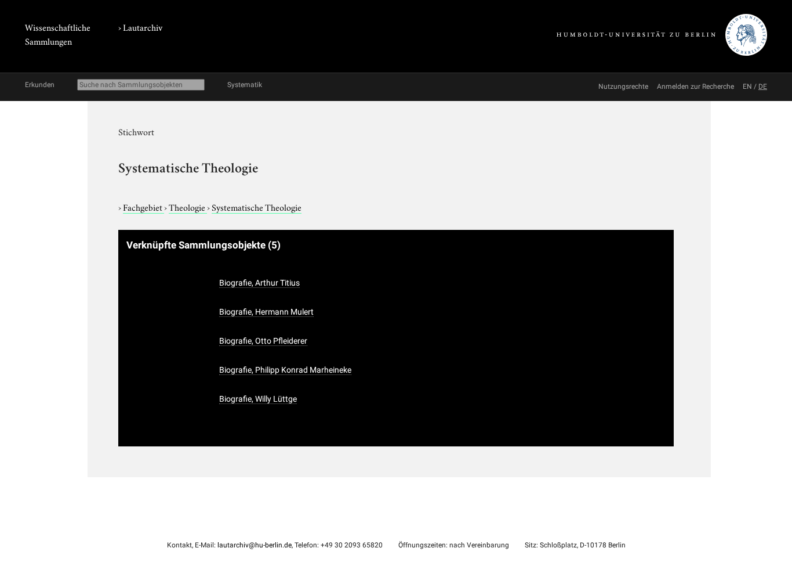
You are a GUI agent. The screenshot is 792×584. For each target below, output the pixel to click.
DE (762, 86)
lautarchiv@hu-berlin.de (254, 545)
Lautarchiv (142, 26)
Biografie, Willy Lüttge (258, 398)
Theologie (188, 206)
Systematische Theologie (256, 206)
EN (747, 86)
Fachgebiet (143, 206)
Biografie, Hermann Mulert (266, 311)
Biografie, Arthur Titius (259, 282)
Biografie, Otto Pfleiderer (263, 340)
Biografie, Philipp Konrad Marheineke (285, 369)
